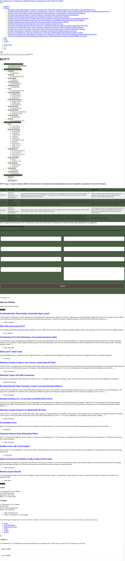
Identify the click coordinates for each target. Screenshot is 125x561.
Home (6, 523)
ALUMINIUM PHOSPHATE (17, 66)
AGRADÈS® (16, 131)
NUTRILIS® (16, 143)
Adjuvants (11, 74)
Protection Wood (13, 115)
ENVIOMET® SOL (18, 120)
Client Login (8, 45)
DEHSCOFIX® (17, 101)
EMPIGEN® (16, 117)
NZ (5, 48)
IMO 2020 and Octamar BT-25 (12, 326)
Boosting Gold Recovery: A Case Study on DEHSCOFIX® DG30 (26, 399)
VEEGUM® (16, 127)
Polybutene (15, 73)
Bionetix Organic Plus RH (10, 471)
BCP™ (14, 159)
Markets (6, 8)
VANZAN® (16, 173)
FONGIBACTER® (18, 140)
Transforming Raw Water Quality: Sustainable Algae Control (24, 313)
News (6, 39)
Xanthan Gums (13, 171)
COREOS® (15, 138)
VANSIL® (15, 170)
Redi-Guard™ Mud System (11, 351)
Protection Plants (13, 110)
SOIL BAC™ (16, 156)
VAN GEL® (16, 126)
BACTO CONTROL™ (19, 112)
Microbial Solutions (14, 129)
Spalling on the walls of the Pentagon (15, 446)
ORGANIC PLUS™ (18, 154)
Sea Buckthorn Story (8, 422)
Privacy (6, 532)
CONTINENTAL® (18, 90)
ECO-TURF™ (16, 152)
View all (2, 309)
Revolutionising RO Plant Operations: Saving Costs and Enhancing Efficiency (31, 386)
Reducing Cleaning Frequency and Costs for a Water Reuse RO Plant (28, 362)
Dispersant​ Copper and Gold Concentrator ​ (17, 375)
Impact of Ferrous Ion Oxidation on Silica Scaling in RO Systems (26, 459)
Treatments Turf (13, 149)
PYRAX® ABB (17, 113)
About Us (7, 6)
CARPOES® (16, 134)
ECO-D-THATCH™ (18, 150)
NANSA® (15, 97)
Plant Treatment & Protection (13, 69)
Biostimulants (12, 78)
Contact (6, 41)
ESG (5, 38)
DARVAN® (16, 87)
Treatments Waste (13, 157)
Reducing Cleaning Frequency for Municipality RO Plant (23, 410)
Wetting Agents (12, 163)
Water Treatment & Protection (13, 175)
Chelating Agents (13, 82)
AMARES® (16, 133)
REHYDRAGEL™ (14, 67)
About (6, 529)
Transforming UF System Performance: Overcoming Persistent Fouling (28, 337)
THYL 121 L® (16, 145)
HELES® (15, 142)
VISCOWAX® (16, 108)
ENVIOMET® (16, 83)
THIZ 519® (15, 147)
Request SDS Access (10, 527)
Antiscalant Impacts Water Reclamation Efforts (19, 433)
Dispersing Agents (13, 85)
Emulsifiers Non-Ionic (14, 99)
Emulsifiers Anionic (14, 92)
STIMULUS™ (16, 161)
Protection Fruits (13, 106)
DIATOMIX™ (12, 180)
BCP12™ (11, 177)
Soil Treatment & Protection (12, 122)
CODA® (14, 80)
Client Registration (9, 525)
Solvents (10, 119)
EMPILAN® (16, 103)
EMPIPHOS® (16, 94)
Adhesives (11, 71)
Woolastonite (12, 168)
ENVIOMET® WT (18, 76)
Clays (9, 89)
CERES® (15, 136)
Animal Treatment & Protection (13, 64)
